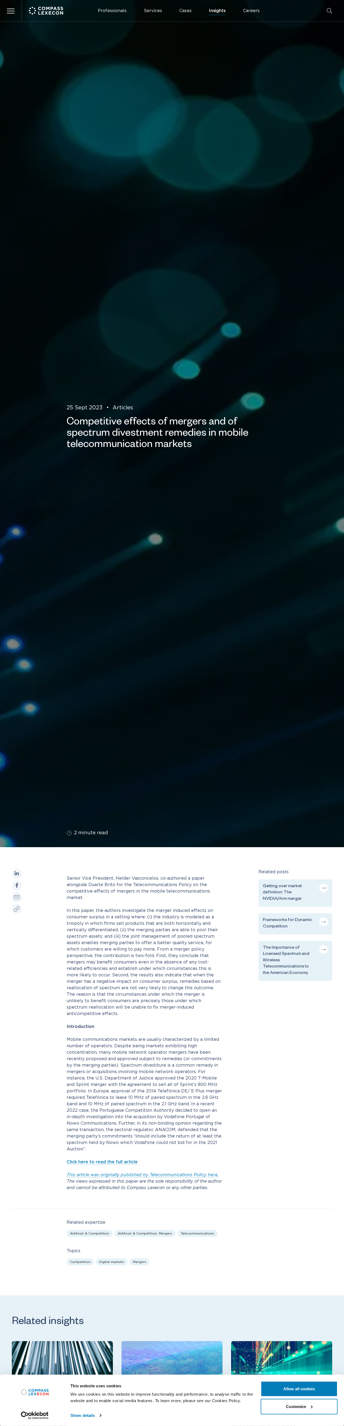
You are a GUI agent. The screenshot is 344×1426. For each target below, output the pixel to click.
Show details (82, 1415)
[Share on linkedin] (17, 874)
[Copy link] (17, 909)
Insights (217, 11)
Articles (123, 407)
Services (153, 11)
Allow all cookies (299, 1389)
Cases (185, 11)
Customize (296, 1406)
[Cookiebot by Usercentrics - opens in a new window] (34, 1415)
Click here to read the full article (102, 1162)
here (142, 1175)
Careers (251, 11)
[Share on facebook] (17, 885)
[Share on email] (17, 897)
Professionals (112, 11)
